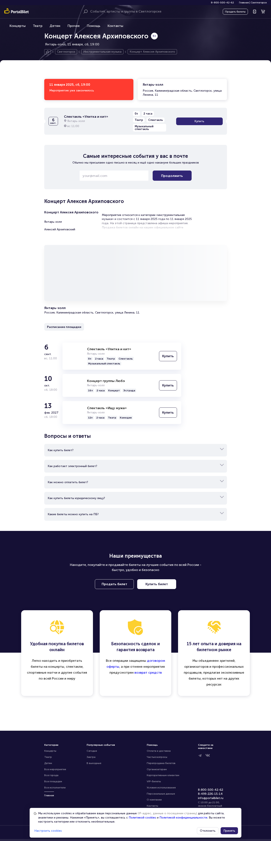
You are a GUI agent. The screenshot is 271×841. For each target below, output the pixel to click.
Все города (51, 775)
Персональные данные (161, 793)
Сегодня (92, 750)
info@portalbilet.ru (210, 798)
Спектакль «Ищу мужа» (107, 408)
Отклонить (208, 831)
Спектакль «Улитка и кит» (109, 349)
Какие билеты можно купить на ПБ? (73, 514)
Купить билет (156, 584)
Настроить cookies (48, 831)
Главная (244, 2)
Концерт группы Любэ (106, 381)
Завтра (91, 757)
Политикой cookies (142, 817)
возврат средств (148, 672)
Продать (235, 11)
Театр (37, 26)
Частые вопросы (157, 757)
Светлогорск (259, 2)
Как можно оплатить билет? (68, 482)
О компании (154, 799)
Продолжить (172, 176)
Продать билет (114, 584)
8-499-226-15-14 (210, 794)
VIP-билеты (154, 781)
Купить (199, 121)
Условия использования (161, 787)
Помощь (93, 26)
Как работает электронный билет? (72, 466)
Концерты (18, 26)
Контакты (115, 26)
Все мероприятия (55, 769)
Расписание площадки (64, 327)
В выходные (94, 763)
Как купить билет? (60, 450)
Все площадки (53, 781)
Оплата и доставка (159, 750)
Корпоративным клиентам (163, 775)
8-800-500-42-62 (222, 2)
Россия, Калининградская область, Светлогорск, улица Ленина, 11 (182, 90)
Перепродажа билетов (161, 763)
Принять (229, 831)
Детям (55, 26)
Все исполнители (55, 787)
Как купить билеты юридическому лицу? (76, 498)
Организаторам (157, 769)
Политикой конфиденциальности (183, 817)
